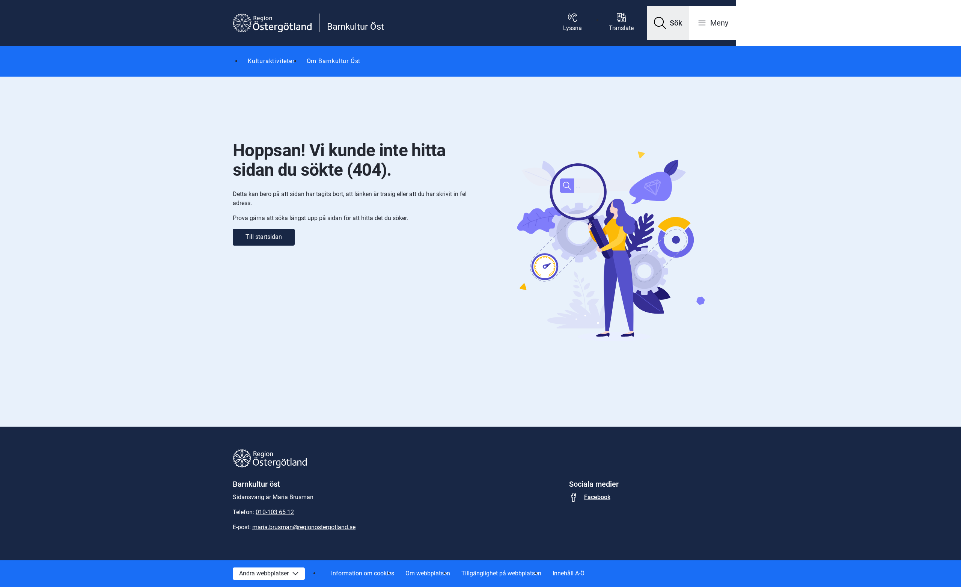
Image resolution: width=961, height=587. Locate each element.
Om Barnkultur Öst (334, 61)
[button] (668, 23)
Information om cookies (362, 573)
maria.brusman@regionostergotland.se (303, 527)
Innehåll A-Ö (568, 573)
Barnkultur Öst (355, 26)
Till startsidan (264, 236)
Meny (719, 22)
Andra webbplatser (264, 573)
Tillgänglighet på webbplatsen (501, 573)
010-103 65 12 (275, 512)
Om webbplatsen (427, 573)
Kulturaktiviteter (271, 61)
